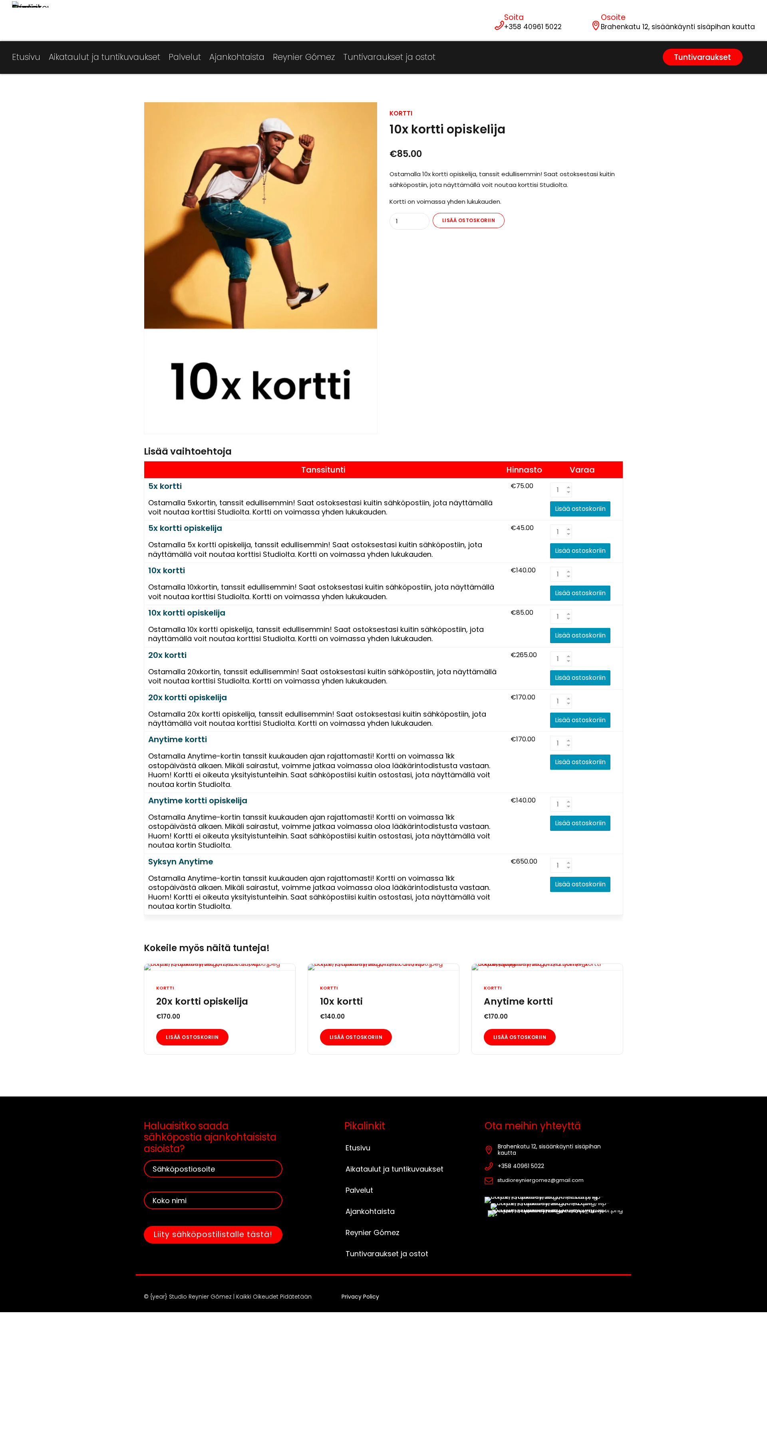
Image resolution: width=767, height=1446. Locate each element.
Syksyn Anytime (180, 862)
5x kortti (165, 486)
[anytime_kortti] (547, 967)
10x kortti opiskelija (186, 613)
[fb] (557, 1206)
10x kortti (166, 570)
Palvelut (185, 57)
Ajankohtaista (236, 57)
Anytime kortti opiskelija (197, 800)
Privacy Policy (360, 1297)
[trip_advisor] (555, 1213)
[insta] (554, 1200)
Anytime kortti (177, 739)
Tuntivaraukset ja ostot (389, 57)
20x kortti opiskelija (187, 697)
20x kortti (167, 655)
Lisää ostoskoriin (468, 220)
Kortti (400, 113)
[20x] (219, 967)
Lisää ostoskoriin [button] (192, 1037)
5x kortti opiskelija (185, 528)
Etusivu (26, 57)
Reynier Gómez (304, 57)
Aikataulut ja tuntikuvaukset (104, 57)
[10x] (383, 967)
